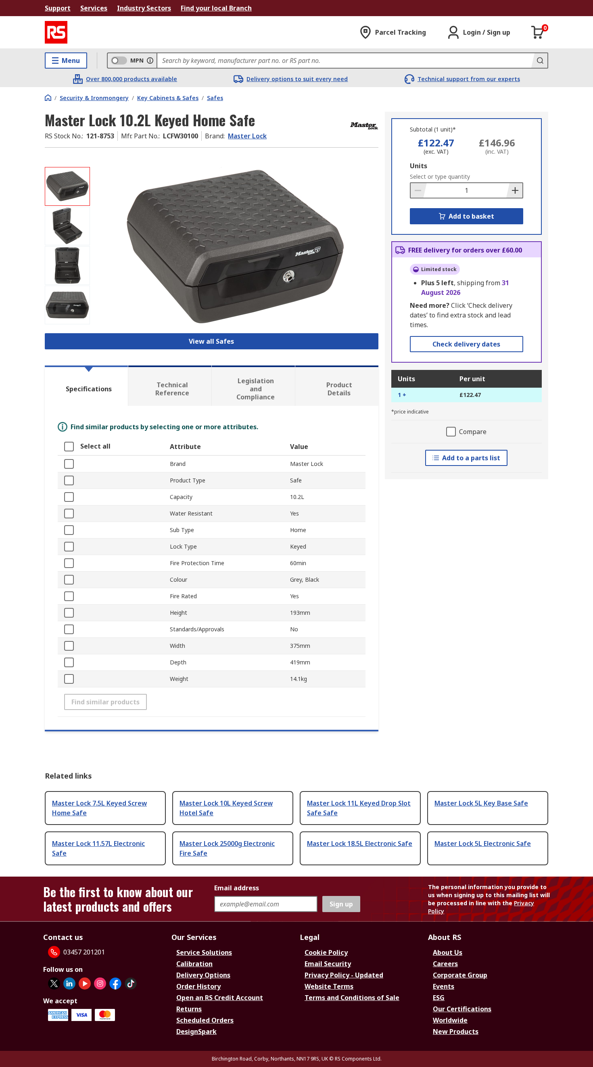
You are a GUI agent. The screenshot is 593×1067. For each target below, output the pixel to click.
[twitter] (54, 983)
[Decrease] (419, 190)
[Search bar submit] (539, 60)
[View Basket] (537, 32)
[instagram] (100, 983)
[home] (48, 97)
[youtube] (85, 983)
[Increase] (514, 190)
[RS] (56, 32)
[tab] (86, 385)
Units (418, 165)
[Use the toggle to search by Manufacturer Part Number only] (150, 60)
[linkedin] (69, 983)
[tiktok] (131, 983)
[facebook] (115, 983)
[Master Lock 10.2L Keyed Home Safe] (235, 247)
